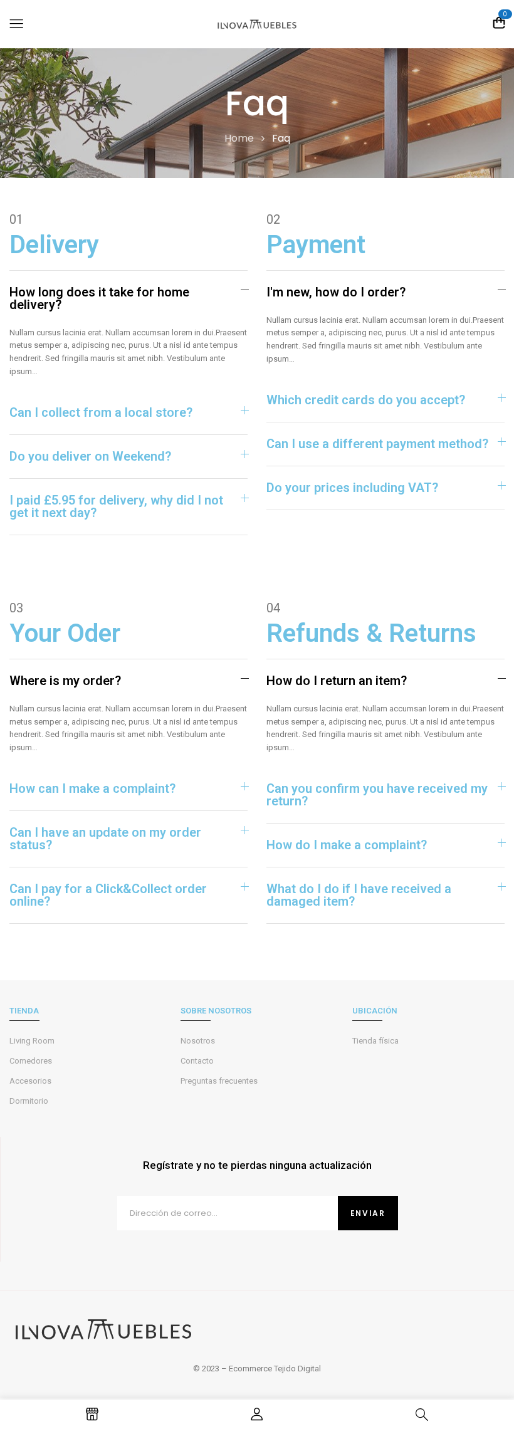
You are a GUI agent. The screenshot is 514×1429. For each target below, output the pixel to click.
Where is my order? (65, 680)
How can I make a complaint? (92, 788)
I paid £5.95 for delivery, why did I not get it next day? (116, 506)
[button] (128, 298)
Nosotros (198, 1040)
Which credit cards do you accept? (365, 399)
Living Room (32, 1040)
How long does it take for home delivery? (99, 298)
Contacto (197, 1060)
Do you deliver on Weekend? (90, 456)
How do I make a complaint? (346, 844)
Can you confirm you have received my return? (377, 795)
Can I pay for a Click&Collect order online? (108, 895)
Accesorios (30, 1081)
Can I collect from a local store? (100, 412)
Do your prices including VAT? (352, 487)
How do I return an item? (336, 680)
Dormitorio (28, 1101)
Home (239, 138)
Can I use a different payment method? (377, 443)
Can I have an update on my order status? (105, 838)
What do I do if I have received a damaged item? (358, 895)
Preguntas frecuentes (219, 1081)
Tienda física (375, 1040)
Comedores (30, 1060)
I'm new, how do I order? (336, 292)
